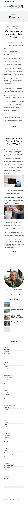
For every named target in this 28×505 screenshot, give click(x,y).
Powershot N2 (7, 76)
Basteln (5, 358)
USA (5, 471)
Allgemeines (6, 349)
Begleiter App (18, 101)
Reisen (17, 28)
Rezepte (5, 450)
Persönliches (6, 441)
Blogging (13, 26)
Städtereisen (6, 458)
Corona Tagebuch (7, 370)
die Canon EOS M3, (11, 73)
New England (7, 433)
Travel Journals (7, 467)
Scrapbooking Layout (8, 454)
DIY (5, 381)
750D (5, 73)
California (6, 366)
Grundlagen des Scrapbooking (10, 405)
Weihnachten (7, 476)
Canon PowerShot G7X (16, 154)
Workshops (6, 478)
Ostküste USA (7, 437)
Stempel (5, 461)
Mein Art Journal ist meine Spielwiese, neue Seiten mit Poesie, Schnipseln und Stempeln (17, 316)
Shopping (6, 456)
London (5, 424)
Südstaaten (6, 463)
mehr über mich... (17, 290)
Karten (5, 418)
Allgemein (6, 347)
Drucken (6, 383)
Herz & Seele (6, 407)
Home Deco (6, 409)
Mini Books (6, 426)
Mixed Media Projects (8, 428)
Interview (6, 413)
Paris (5, 439)
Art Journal (6, 351)
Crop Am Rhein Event (8, 373)
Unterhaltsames (7, 469)
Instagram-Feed (17, 242)
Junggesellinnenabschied (9, 416)
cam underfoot (7, 368)
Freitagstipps (7, 398)
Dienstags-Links (7, 379)
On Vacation (13, 328)
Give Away (6, 403)
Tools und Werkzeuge (8, 465)
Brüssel (5, 364)
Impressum (18, 499)
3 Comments (6, 130)
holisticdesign (21, 500)
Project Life (6, 446)
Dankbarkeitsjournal (8, 375)
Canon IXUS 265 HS (11, 199)
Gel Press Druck (7, 400)
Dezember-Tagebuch (8, 377)
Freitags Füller (7, 396)
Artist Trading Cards (8, 353)
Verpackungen (7, 474)
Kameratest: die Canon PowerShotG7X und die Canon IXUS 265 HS (14, 141)
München (6, 431)
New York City (7, 435)
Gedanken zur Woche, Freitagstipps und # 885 (15, 303)
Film (5, 385)
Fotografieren (12, 28)
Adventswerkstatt (7, 345)
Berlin (8, 26)
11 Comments (6, 255)
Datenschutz (12, 499)
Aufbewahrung (7, 355)
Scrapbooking (7, 452)
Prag (5, 443)
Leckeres (6, 422)
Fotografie (18, 26)
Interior (5, 411)
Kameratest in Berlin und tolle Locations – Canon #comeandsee (14, 34)
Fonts (5, 388)
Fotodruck (6, 390)
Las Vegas (6, 420)
